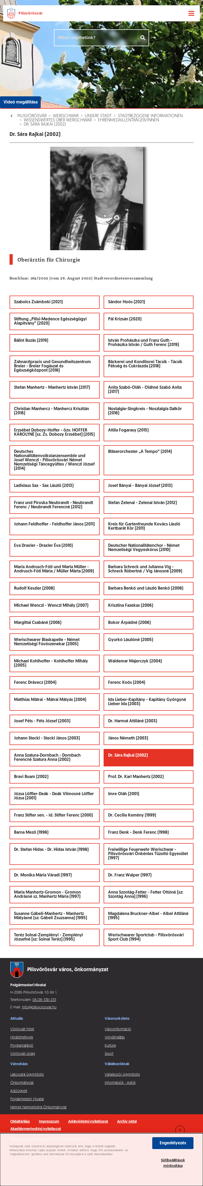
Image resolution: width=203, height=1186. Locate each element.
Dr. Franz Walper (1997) (129, 875)
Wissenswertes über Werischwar (58, 120)
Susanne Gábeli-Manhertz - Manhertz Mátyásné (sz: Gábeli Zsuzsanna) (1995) (50, 916)
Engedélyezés (173, 1143)
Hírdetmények (21, 1038)
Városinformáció (118, 1029)
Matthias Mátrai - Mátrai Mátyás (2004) (50, 700)
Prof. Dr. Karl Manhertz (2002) (136, 777)
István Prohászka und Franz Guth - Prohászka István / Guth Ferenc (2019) (143, 343)
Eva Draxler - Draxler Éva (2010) (43, 546)
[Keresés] (143, 37)
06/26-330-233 (44, 1000)
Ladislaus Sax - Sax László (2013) (43, 486)
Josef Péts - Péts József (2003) (42, 721)
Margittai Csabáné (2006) (37, 623)
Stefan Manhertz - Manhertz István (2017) (52, 388)
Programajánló (21, 1046)
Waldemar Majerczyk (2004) (135, 661)
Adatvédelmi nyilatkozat (88, 1122)
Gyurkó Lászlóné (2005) (130, 640)
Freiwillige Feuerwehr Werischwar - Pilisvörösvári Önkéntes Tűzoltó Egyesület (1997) (148, 854)
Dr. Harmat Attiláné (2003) (132, 721)
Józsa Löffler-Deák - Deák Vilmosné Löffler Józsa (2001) (54, 796)
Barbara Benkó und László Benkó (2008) (145, 588)
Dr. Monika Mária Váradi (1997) (43, 875)
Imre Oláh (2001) (123, 794)
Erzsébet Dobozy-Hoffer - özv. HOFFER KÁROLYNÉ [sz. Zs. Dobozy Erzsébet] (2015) (54, 432)
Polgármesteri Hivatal (27, 1099)
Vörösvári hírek (22, 1029)
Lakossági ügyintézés (27, 1075)
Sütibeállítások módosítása (173, 1163)
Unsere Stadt (98, 116)
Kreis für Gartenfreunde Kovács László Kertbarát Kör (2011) (144, 526)
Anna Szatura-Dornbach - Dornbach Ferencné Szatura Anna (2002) (47, 757)
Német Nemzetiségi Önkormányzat (38, 1107)
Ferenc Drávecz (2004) (35, 683)
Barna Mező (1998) (31, 833)
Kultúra (110, 1046)
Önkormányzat (22, 1083)
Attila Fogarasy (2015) (128, 430)
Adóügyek (18, 1091)
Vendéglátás (115, 1038)
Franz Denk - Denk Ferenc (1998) (138, 833)
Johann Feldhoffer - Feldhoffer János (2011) (54, 524)
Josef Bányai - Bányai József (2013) (140, 486)
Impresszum (49, 1122)
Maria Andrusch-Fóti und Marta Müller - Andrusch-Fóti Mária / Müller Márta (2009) (54, 569)
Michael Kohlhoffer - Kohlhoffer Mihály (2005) (51, 663)
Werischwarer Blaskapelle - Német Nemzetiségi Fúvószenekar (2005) (47, 642)
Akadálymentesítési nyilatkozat (35, 1129)
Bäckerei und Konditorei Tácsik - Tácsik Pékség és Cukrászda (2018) (145, 364)
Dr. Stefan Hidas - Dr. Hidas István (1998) (51, 850)
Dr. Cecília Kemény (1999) (132, 815)
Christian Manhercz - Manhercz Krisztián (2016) (51, 411)
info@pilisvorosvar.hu (39, 1007)
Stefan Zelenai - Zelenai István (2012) (142, 503)
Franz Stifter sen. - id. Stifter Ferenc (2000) (53, 815)
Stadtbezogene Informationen (150, 116)
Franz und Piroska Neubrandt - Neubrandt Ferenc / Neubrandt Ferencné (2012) (53, 505)
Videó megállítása (20, 102)
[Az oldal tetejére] (180, 1130)
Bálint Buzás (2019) (31, 341)
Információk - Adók (120, 1083)
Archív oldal (126, 1122)
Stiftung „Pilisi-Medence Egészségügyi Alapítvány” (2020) (50, 321)
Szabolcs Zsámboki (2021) (38, 302)
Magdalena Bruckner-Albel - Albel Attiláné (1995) (148, 916)
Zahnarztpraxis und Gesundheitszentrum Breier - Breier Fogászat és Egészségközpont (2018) (52, 366)
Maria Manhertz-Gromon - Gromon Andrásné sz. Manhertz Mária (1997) (47, 894)
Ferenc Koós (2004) (126, 683)
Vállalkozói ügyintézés (122, 1075)
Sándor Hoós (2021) (126, 302)
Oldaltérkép (20, 1122)
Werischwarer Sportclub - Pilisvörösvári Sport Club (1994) (146, 937)
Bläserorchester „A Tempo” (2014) (140, 452)
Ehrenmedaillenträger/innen (128, 120)
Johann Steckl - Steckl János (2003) (47, 738)
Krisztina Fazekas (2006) (130, 606)
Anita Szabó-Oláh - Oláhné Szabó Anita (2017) (145, 390)
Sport (109, 1054)
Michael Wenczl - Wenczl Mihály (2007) (51, 606)
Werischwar (66, 116)
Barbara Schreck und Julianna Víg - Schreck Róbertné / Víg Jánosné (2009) (145, 569)
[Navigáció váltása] (191, 13)
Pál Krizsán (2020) (124, 319)
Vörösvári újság (22, 1054)
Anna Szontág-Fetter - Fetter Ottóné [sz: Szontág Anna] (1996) (145, 894)
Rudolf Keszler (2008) (34, 588)
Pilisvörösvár (32, 116)
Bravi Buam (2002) (31, 777)
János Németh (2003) (128, 738)
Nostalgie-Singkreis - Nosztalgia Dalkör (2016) (145, 411)
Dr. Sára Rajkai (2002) (45, 124)
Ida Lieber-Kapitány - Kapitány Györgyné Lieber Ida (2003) (147, 702)
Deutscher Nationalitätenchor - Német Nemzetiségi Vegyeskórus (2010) (143, 548)
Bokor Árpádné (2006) (129, 623)
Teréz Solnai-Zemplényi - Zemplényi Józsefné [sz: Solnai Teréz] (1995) (48, 937)
